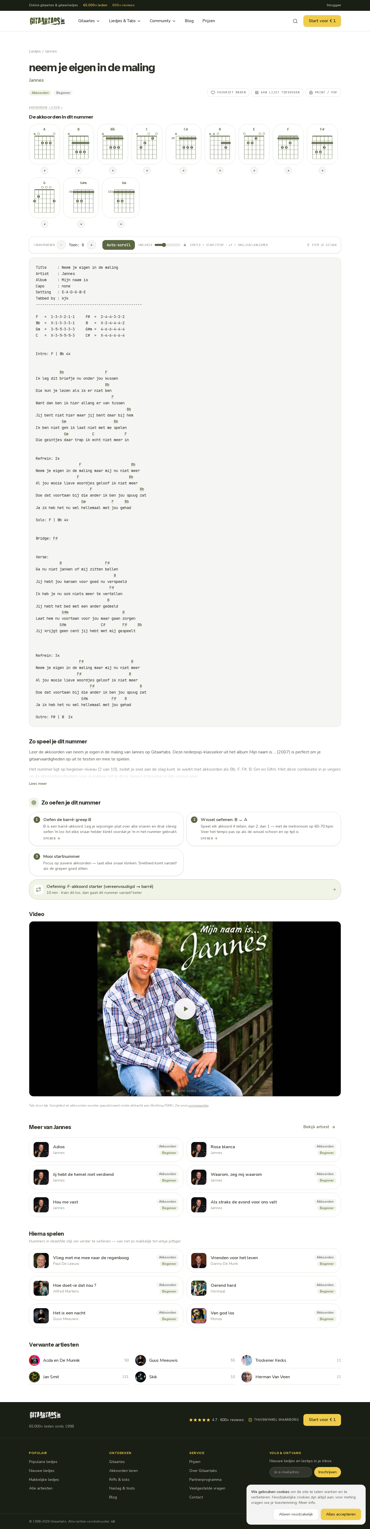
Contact (196, 1497)
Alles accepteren (341, 1514)
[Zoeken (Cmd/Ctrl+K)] (295, 21)
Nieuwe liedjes (41, 1470)
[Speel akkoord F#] (322, 170)
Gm (64, 421)
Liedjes (35, 51)
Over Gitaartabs (203, 1470)
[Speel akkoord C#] (183, 170)
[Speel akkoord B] (78, 170)
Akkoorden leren (123, 1470)
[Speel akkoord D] (220, 170)
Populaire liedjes (43, 1461)
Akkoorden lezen (46, 107)
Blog (189, 21)
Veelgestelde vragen (207, 1488)
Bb (62, 372)
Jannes (51, 51)
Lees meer (38, 783)
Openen (49, 838)
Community (160, 21)
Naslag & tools (122, 1488)
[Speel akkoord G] (44, 224)
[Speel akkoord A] (44, 170)
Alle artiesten (41, 1488)
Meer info (307, 1502)
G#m (65, 612)
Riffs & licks (119, 1479)
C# (103, 624)
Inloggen (334, 5)
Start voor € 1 (322, 21)
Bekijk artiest (316, 1127)
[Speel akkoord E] (254, 170)
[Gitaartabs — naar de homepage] (47, 21)
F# (55, 538)
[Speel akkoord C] (147, 170)
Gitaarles (86, 21)
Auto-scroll (119, 244)
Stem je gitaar (324, 245)
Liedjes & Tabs (122, 21)
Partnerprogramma (205, 1479)
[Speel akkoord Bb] (112, 170)
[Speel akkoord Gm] (121, 224)
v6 (113, 1521)
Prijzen (208, 21)
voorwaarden (198, 1105)
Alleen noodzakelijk (296, 1514)
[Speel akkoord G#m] (81, 224)
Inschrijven (328, 1472)
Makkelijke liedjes (44, 1479)
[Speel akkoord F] (288, 170)
